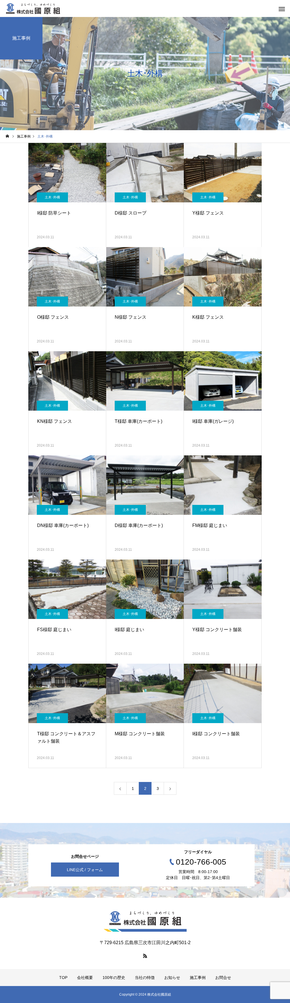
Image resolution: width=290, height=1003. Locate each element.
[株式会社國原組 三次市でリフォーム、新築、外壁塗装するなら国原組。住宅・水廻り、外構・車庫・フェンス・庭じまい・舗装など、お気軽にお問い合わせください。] (33, 8)
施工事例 (198, 977)
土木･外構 (52, 197)
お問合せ (223, 977)
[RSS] (145, 956)
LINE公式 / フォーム (85, 869)
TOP (63, 977)
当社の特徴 (145, 977)
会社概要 (85, 977)
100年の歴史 (114, 977)
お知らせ (172, 977)
